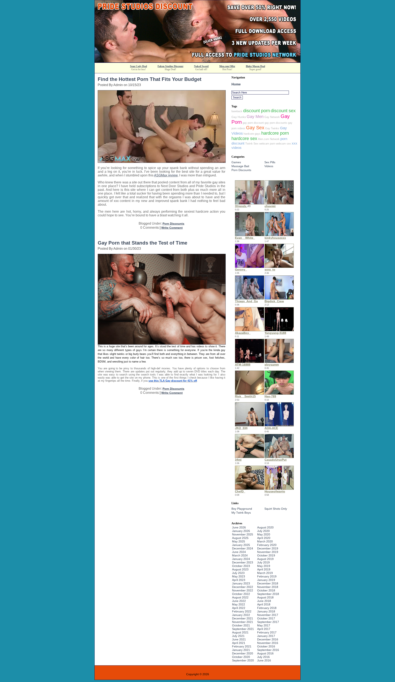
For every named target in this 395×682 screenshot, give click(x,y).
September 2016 (268, 650)
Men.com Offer (227, 66)
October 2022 (241, 594)
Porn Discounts (173, 223)
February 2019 (266, 576)
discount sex (283, 110)
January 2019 (266, 580)
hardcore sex (244, 138)
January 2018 (266, 611)
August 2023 (240, 569)
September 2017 (268, 622)
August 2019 (265, 559)
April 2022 (238, 608)
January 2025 (241, 545)
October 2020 (241, 657)
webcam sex (283, 143)
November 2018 (267, 587)
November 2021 (242, 622)
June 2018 (264, 601)
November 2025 (242, 534)
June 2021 (239, 639)
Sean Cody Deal (138, 66)
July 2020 (263, 531)
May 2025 (238, 541)
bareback (236, 111)
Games (236, 162)
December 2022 (242, 587)
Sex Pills (269, 162)
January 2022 (241, 615)
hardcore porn (275, 133)
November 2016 (267, 643)
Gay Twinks (272, 128)
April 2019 (263, 569)
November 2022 (242, 590)
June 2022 (239, 601)
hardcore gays (252, 133)
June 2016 (264, 660)
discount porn (256, 110)
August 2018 (265, 597)
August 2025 (240, 538)
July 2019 (263, 562)
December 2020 (242, 653)
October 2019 (266, 555)
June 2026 (239, 527)
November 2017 (267, 615)
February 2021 (241, 646)
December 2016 (267, 639)
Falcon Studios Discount (170, 66)
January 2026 (241, 531)
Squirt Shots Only (275, 508)
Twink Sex (251, 143)
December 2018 (267, 583)
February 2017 (266, 632)
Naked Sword (201, 66)
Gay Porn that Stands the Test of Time (142, 243)
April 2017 (263, 629)
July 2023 (238, 573)
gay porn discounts (276, 122)
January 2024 (241, 559)
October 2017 (266, 618)
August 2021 (240, 632)
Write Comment (172, 227)
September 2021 (243, 629)
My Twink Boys (241, 512)
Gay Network (272, 117)
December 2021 (242, 618)
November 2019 (267, 552)
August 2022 (240, 597)
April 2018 (263, 604)
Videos (268, 166)
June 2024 (239, 552)
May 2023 (238, 576)
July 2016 (263, 657)
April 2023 (238, 580)
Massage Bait (240, 166)
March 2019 (265, 573)
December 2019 (267, 548)
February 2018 (266, 608)
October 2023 (241, 566)
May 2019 (263, 566)
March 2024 (240, 555)
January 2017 (266, 636)
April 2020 (263, 538)
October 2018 (266, 590)
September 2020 (243, 660)
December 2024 (242, 548)
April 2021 (238, 643)
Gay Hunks (238, 117)
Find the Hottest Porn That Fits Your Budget (149, 79)
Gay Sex (255, 127)
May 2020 (263, 534)
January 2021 (241, 650)
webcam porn (267, 143)
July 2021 (238, 636)
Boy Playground (241, 508)
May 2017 (263, 625)
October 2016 (266, 646)
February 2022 (241, 611)
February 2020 (266, 545)
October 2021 (241, 625)
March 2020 (265, 541)
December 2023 (242, 562)
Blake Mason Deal (255, 66)
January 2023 (241, 583)
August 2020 (265, 527)
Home (236, 84)
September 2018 (268, 594)
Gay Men (255, 116)
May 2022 (238, 604)
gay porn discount (253, 122)
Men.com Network (269, 139)
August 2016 (265, 653)
